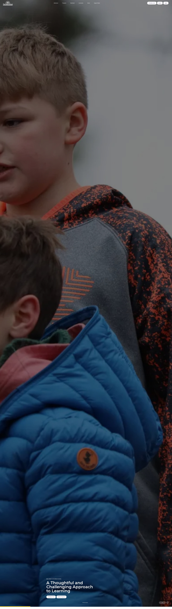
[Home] (6, 3)
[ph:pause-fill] (167, 603)
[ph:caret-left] (160, 603)
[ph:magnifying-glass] (145, 3)
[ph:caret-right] (164, 603)
